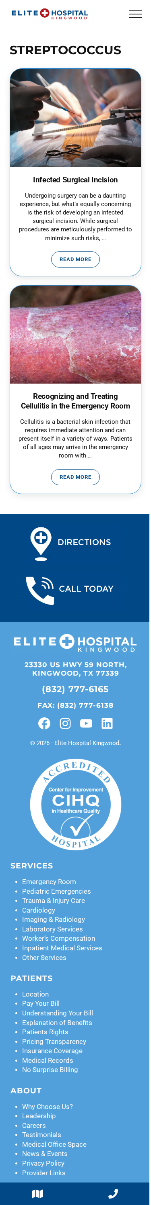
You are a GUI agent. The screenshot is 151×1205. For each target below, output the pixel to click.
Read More (80, 260)
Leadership (39, 1116)
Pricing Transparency (54, 1042)
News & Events (45, 1154)
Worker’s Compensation (58, 938)
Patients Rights (45, 1032)
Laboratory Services (52, 929)
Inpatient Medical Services (62, 948)
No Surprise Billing (50, 1070)
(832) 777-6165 (75, 689)
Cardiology (38, 910)
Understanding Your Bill (57, 1013)
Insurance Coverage (52, 1051)
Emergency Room (49, 882)
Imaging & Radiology (53, 919)
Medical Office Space (54, 1144)
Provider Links (44, 1173)
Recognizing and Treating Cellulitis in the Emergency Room (75, 401)
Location (35, 994)
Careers (34, 1125)
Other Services (44, 958)
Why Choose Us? (47, 1107)
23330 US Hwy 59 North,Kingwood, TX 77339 (76, 669)
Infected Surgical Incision (75, 180)
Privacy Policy (43, 1163)
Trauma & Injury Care (53, 901)
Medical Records (47, 1060)
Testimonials (41, 1135)
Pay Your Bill (41, 1003)
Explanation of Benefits (57, 1023)
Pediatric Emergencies (56, 891)
